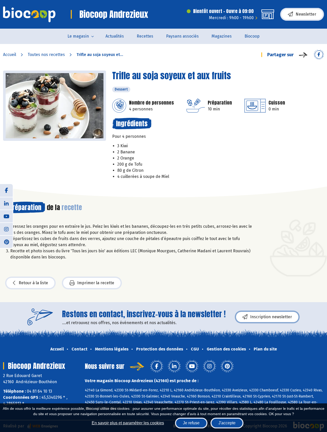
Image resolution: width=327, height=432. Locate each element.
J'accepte (227, 423)
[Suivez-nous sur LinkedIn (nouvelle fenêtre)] (6, 203)
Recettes (145, 36)
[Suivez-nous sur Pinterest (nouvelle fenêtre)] (6, 241)
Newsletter (306, 14)
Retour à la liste (33, 282)
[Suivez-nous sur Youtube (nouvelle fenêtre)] (6, 216)
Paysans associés (182, 36)
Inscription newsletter (271, 316)
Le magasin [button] (78, 36)
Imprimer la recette (95, 282)
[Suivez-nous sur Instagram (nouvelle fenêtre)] (6, 228)
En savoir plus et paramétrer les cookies (128, 423)
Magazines (222, 36)
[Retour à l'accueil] (29, 14)
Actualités (115, 36)
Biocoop (252, 36)
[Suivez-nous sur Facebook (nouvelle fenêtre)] (6, 190)
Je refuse (191, 423)
